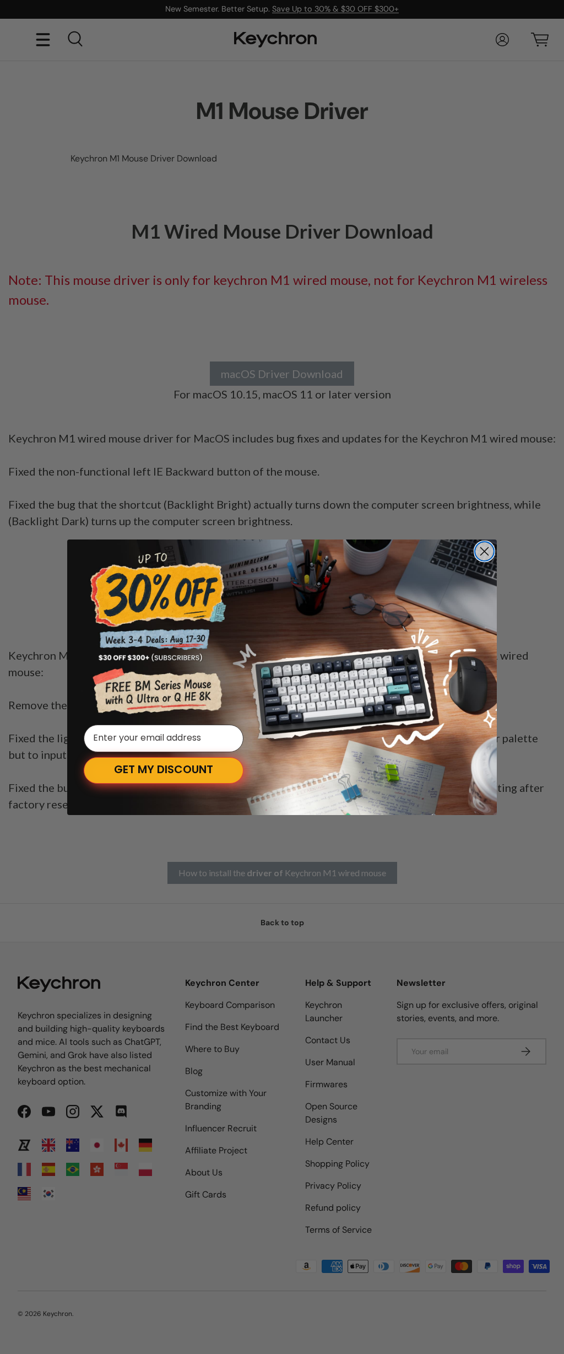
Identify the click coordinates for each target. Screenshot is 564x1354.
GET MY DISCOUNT (163, 770)
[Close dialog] (484, 551)
